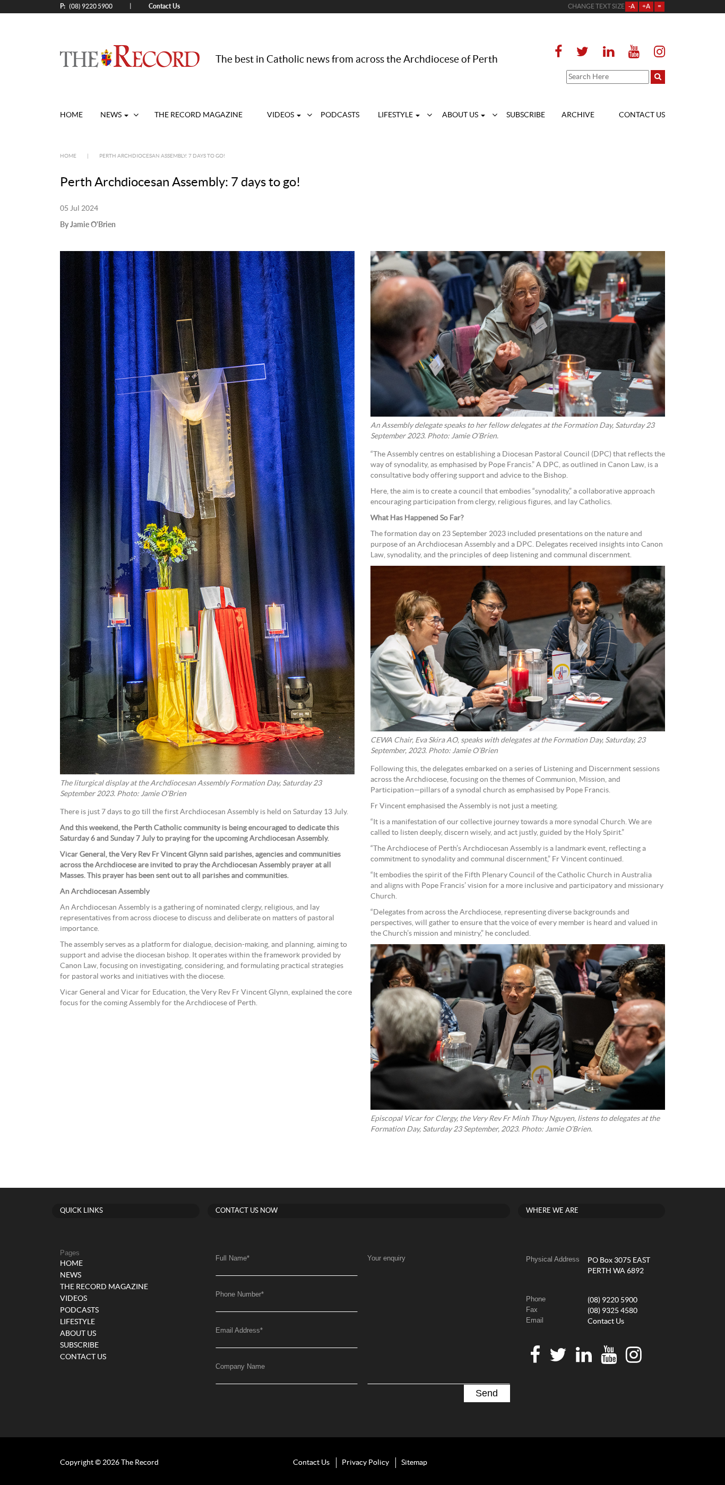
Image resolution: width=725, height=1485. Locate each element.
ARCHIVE (578, 115)
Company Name (240, 1366)
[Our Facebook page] (561, 52)
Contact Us (606, 1321)
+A (646, 6)
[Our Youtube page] (634, 52)
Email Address (239, 1330)
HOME (71, 115)
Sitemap (414, 1462)
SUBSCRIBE (525, 115)
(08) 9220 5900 (86, 6)
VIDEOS (281, 115)
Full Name (232, 1258)
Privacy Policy (365, 1462)
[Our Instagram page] (656, 52)
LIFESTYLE (396, 115)
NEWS (111, 115)
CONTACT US (642, 115)
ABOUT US (461, 115)
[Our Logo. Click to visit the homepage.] (130, 55)
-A (631, 6)
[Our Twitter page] (582, 52)
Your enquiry (386, 1258)
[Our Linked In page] (608, 52)
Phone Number (239, 1294)
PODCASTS (340, 115)
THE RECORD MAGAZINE (198, 115)
